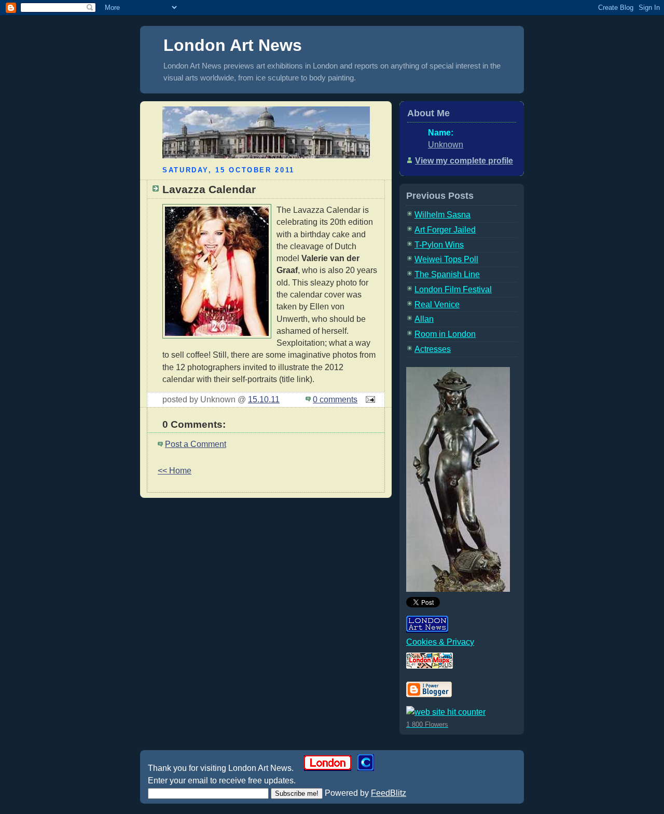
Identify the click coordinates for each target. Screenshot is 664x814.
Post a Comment (195, 444)
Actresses (432, 349)
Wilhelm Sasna (442, 214)
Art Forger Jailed (445, 229)
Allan (424, 319)
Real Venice (437, 304)
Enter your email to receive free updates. (222, 780)
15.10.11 (264, 399)
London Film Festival (453, 289)
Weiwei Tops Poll (446, 259)
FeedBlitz (388, 793)
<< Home (174, 470)
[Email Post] (368, 399)
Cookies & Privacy (440, 641)
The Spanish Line (447, 274)
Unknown (445, 144)
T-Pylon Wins (439, 244)
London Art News (232, 45)
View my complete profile (464, 160)
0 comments (335, 399)
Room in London (445, 334)
